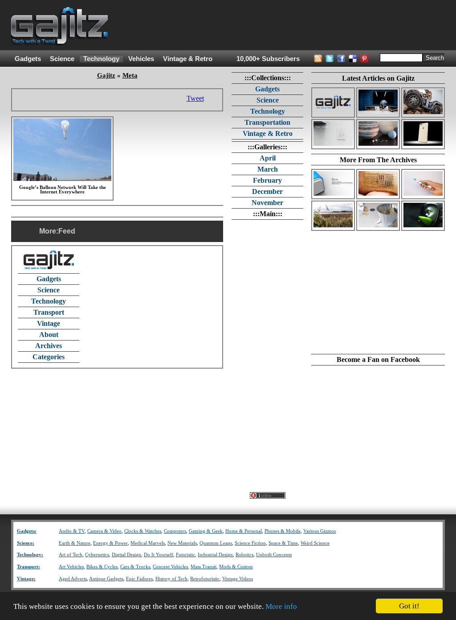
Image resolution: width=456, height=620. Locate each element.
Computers (175, 531)
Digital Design (126, 554)
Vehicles (141, 58)
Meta (130, 75)
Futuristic (185, 554)
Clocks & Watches (142, 531)
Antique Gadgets (106, 578)
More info (281, 606)
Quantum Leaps (216, 543)
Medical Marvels (147, 543)
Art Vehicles (71, 566)
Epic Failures (139, 578)
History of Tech (171, 578)
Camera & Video (104, 531)
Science (62, 58)
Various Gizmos (319, 531)
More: (48, 231)
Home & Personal (243, 531)
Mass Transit (203, 566)
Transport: (28, 566)
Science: (25, 543)
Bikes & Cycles (102, 566)
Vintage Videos (237, 578)
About (48, 334)
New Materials (182, 543)
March (267, 169)
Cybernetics (97, 554)
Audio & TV (72, 531)
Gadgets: (27, 531)
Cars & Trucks (135, 566)
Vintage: (26, 578)
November (267, 202)
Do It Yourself (158, 554)
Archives (48, 345)
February (267, 180)
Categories (49, 357)
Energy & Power (110, 543)
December (267, 191)
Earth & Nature (74, 543)
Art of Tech (70, 554)
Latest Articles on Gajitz (378, 78)
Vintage (48, 323)
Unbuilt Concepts (274, 554)
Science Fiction (250, 543)
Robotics (244, 554)
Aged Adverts (73, 578)
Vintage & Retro (187, 58)
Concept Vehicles (170, 566)
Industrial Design (215, 554)
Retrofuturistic (205, 578)
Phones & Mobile (283, 531)
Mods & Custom (236, 566)
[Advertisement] (283, 25)
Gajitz (106, 75)
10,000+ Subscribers (268, 58)
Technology (101, 58)
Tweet (195, 98)
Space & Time (283, 543)
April (268, 158)
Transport (48, 312)
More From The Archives (378, 160)
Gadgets (28, 58)
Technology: (30, 554)
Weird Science (315, 543)
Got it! (409, 606)
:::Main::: (267, 214)
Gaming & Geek (206, 531)
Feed (66, 231)
